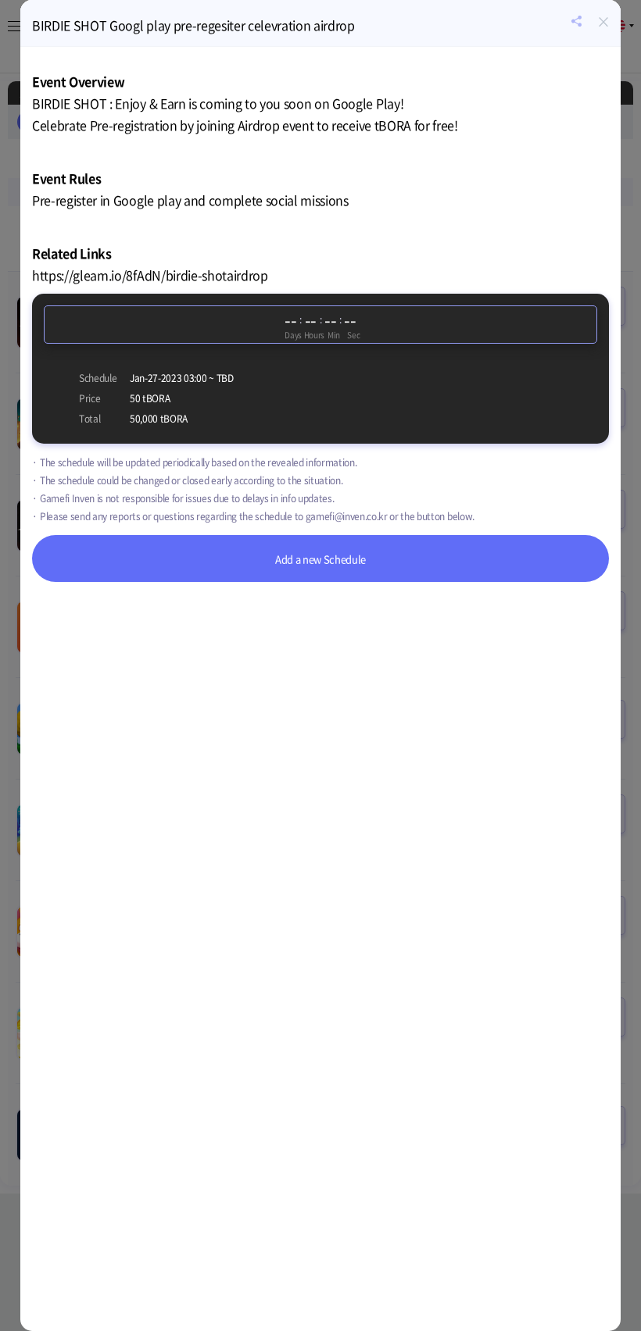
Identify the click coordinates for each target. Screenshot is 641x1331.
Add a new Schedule (320, 558)
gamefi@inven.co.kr (347, 516)
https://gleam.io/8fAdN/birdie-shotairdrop (150, 275)
